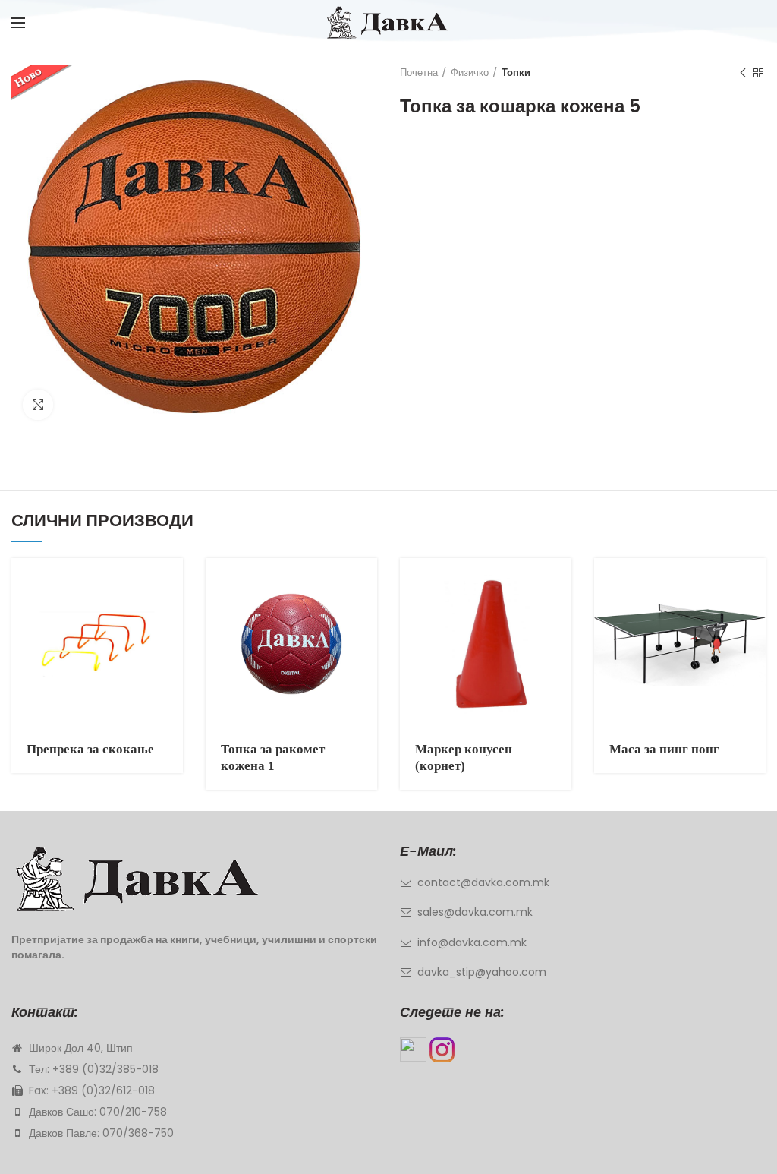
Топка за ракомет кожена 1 (273, 757)
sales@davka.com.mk (475, 912)
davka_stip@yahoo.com (481, 972)
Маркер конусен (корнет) (463, 757)
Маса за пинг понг (664, 749)
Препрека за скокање (90, 749)
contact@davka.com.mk (483, 882)
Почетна (419, 72)
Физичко (470, 72)
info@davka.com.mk (472, 942)
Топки (516, 72)
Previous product (742, 72)
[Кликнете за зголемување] (38, 405)
